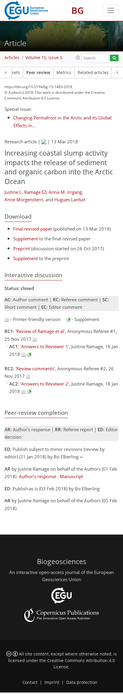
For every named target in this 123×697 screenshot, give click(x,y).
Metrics (63, 72)
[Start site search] (114, 58)
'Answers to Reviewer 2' (44, 384)
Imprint (51, 682)
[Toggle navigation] (111, 10)
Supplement (25, 239)
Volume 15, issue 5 (43, 57)
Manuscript (71, 476)
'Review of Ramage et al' (40, 331)
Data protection (81, 682)
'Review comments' (35, 368)
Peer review (38, 72)
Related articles (93, 72)
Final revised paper (32, 229)
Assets (13, 72)
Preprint (21, 248)
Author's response (37, 476)
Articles (11, 57)
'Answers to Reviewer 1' (44, 346)
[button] (78, 57)
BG (77, 10)
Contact (30, 682)
